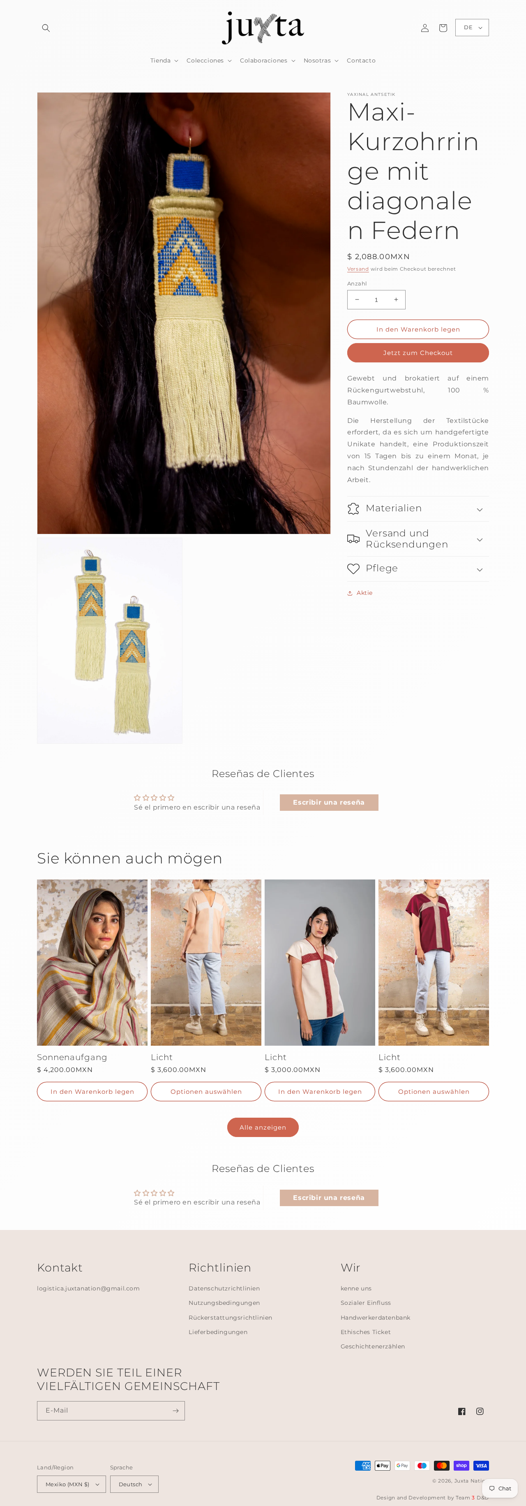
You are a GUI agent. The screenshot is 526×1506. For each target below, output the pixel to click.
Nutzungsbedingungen (224, 1302)
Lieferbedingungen (218, 1332)
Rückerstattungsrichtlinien (230, 1317)
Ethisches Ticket (366, 1332)
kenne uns (356, 1288)
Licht (162, 1057)
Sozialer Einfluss (366, 1302)
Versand (358, 269)
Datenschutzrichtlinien (224, 1288)
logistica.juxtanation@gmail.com (88, 1288)
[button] (46, 28)
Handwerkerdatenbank (376, 1317)
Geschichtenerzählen (373, 1346)
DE (468, 27)
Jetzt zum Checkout (418, 353)
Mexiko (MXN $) (68, 1484)
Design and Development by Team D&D (432, 1497)
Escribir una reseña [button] (329, 802)
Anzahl (357, 283)
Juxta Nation (471, 1481)
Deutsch (131, 1484)
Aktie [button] (365, 592)
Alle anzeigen (263, 1127)
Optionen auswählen (206, 1091)
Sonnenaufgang (72, 1057)
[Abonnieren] (175, 1410)
